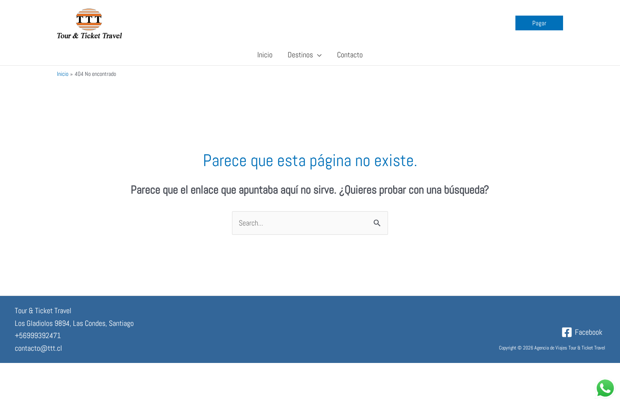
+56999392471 (38, 335)
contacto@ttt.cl (38, 348)
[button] (539, 23)
